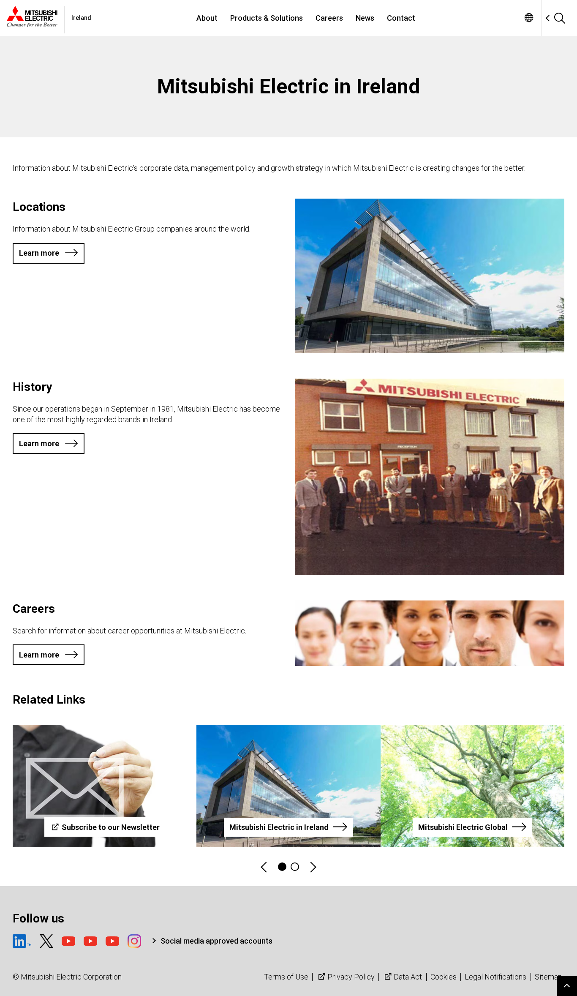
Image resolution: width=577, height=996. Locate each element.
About (207, 18)
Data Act (408, 976)
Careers (329, 18)
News (365, 18)
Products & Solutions (266, 18)
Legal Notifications (495, 976)
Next (312, 867)
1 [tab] (282, 866)
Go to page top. (567, 986)
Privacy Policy (351, 976)
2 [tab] (295, 866)
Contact (401, 18)
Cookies (443, 976)
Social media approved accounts (216, 940)
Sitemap (548, 976)
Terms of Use (286, 976)
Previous (264, 867)
